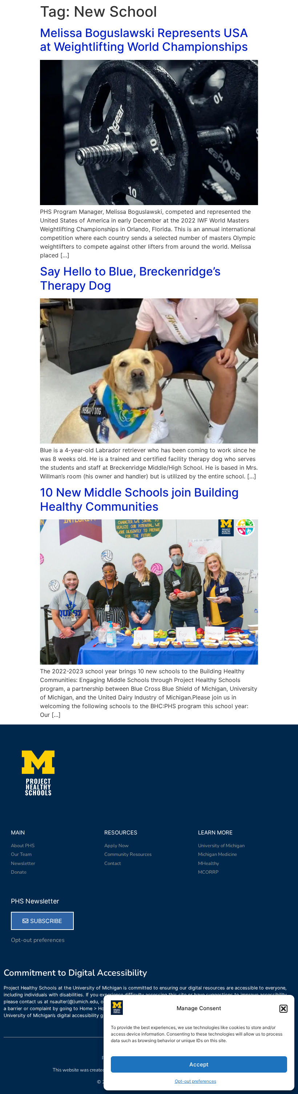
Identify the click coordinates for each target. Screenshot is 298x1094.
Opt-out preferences (195, 1081)
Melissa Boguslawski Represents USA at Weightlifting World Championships (144, 40)
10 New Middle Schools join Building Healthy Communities (139, 499)
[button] (283, 1008)
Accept (199, 1064)
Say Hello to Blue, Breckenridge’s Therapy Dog (130, 278)
